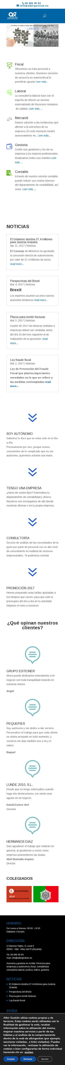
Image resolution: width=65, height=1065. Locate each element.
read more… (17, 264)
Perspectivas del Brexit (25, 280)
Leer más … (29, 189)
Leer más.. (41, 81)
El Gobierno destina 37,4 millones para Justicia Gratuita (31, 241)
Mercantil (21, 118)
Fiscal (19, 64)
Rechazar (27, 1059)
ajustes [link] (29, 1052)
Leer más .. (35, 108)
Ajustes (45, 1059)
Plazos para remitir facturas (27, 317)
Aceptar (11, 1059)
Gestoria (21, 145)
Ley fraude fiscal (20, 359)
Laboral (20, 91)
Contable (21, 172)
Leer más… (44, 135)
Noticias (31, 245)
